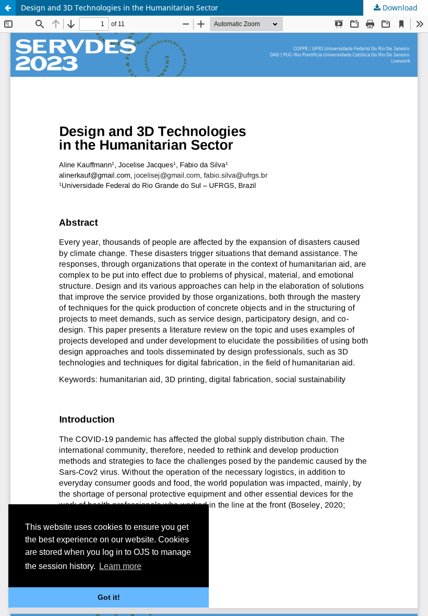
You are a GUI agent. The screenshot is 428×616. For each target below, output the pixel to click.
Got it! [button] (109, 597)
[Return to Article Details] (8, 8)
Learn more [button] (120, 566)
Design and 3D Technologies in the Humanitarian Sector (119, 8)
